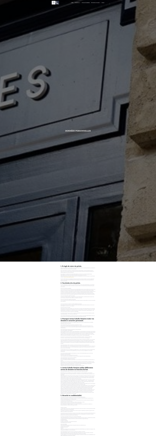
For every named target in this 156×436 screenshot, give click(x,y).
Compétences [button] (77, 2)
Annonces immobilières (86, 2)
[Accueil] (56, 3)
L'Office (72, 2)
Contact (103, 2)
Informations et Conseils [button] (95, 2)
